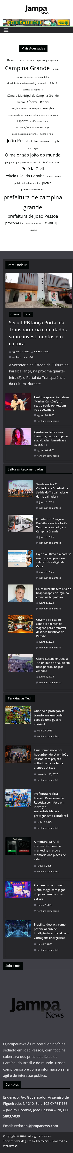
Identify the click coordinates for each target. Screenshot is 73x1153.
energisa (48, 108)
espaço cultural (15, 115)
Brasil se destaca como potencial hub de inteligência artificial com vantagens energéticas (51, 931)
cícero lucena (38, 101)
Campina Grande (27, 68)
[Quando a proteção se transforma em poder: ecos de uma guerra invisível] (18, 724)
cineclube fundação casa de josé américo (27, 83)
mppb (55, 141)
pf (39, 162)
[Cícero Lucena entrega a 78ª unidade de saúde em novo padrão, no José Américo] (20, 670)
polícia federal (54, 176)
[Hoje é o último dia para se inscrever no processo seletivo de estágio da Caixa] (20, 566)
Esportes (22, 121)
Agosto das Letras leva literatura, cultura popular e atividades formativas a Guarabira (51, 438)
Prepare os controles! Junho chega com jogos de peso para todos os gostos (49, 891)
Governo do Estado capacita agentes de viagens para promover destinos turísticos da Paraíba (51, 628)
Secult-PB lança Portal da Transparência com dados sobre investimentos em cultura (38, 333)
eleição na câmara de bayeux (26, 108)
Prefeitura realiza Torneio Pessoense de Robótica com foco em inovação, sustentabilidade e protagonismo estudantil (51, 805)
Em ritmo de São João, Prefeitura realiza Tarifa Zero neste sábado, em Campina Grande (51, 525)
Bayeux (12, 60)
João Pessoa (19, 140)
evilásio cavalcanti (39, 121)
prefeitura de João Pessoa (33, 216)
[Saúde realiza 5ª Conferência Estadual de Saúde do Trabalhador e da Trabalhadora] (20, 496)
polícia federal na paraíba (27, 183)
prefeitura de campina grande (33, 202)
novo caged (33, 148)
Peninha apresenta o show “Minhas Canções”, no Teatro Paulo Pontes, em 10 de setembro (51, 403)
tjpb (57, 223)
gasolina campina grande (25, 134)
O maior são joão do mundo (33, 155)
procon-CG (14, 223)
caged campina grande (47, 60)
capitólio (56, 69)
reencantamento (33, 223)
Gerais (28, 314)
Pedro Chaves (41, 351)
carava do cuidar (25, 77)
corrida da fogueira (33, 89)
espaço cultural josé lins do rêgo (41, 115)
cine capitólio (42, 77)
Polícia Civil (32, 169)
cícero (21, 102)
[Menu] (6, 30)
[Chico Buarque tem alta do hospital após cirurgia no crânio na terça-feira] (20, 598)
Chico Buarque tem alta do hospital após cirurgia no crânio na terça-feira (53, 593)
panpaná (9, 162)
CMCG (54, 83)
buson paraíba (26, 60)
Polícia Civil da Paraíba (24, 176)
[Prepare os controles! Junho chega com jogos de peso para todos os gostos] (18, 899)
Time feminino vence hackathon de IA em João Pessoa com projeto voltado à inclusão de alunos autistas (51, 758)
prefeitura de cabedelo (32, 189)
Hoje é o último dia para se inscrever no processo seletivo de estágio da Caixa (53, 560)
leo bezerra (41, 141)
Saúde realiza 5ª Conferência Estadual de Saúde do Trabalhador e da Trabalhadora (52, 490)
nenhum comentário (23, 357)
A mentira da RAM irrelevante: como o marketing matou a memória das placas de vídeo (50, 850)
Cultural (15, 314)
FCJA (47, 127)
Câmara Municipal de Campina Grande (33, 95)
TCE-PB (48, 223)
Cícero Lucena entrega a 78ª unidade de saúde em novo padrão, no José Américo (53, 665)
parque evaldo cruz (26, 162)
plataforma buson (51, 162)
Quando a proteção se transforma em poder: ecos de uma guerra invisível (49, 717)
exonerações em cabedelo (29, 127)
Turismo (33, 230)
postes (46, 183)
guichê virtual (46, 134)
